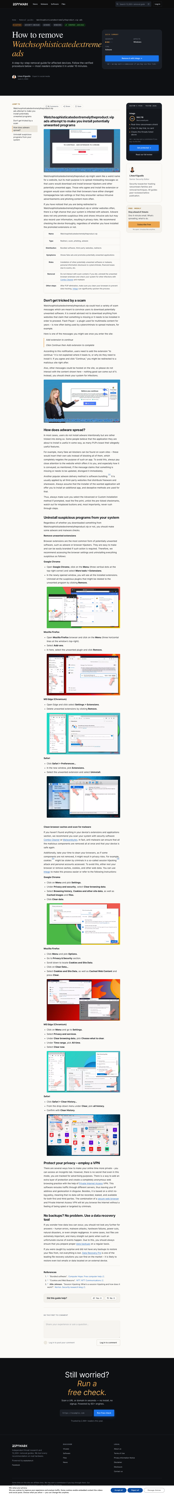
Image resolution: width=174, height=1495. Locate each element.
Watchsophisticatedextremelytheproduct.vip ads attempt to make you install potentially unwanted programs (25, 112)
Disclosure (118, 1467)
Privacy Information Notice (124, 1458)
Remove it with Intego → (132, 58)
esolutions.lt (28, 1461)
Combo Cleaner (66, 280)
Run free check (104, 1413)
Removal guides (26, 20)
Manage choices (154, 1490)
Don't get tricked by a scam (22, 121)
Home (14, 20)
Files (63, 4)
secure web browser (108, 1198)
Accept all (119, 1490)
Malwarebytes (70, 840)
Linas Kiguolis (24, 76)
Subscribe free (144, 224)
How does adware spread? (21, 128)
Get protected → (144, 148)
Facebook (16, 1465)
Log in (157, 4)
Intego (75, 288)
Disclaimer (118, 1462)
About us (117, 1449)
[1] (109, 475)
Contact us (118, 1471)
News (35, 4)
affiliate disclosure (54, 1485)
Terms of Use (119, 1453)
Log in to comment (108, 1342)
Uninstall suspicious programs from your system (22, 137)
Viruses (66, 1449)
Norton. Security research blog (69, 1287)
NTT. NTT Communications (88, 1280)
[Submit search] (117, 4)
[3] (118, 859)
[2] (53, 859)
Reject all (135, 1490)
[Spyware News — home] (20, 4)
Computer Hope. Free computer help (85, 1276)
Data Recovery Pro (91, 1253)
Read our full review (144, 154)
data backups (83, 1244)
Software (54, 4)
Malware (44, 4)
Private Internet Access (91, 1183)
